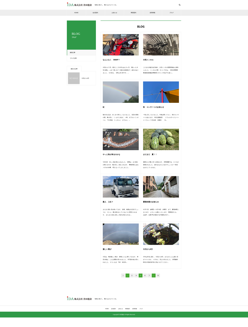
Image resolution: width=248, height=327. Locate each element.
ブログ (172, 13)
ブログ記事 (73, 58)
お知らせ (114, 13)
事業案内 (133, 13)
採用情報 (152, 13)
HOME (76, 13)
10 (158, 275)
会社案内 (95, 13)
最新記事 (72, 52)
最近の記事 (74, 69)
